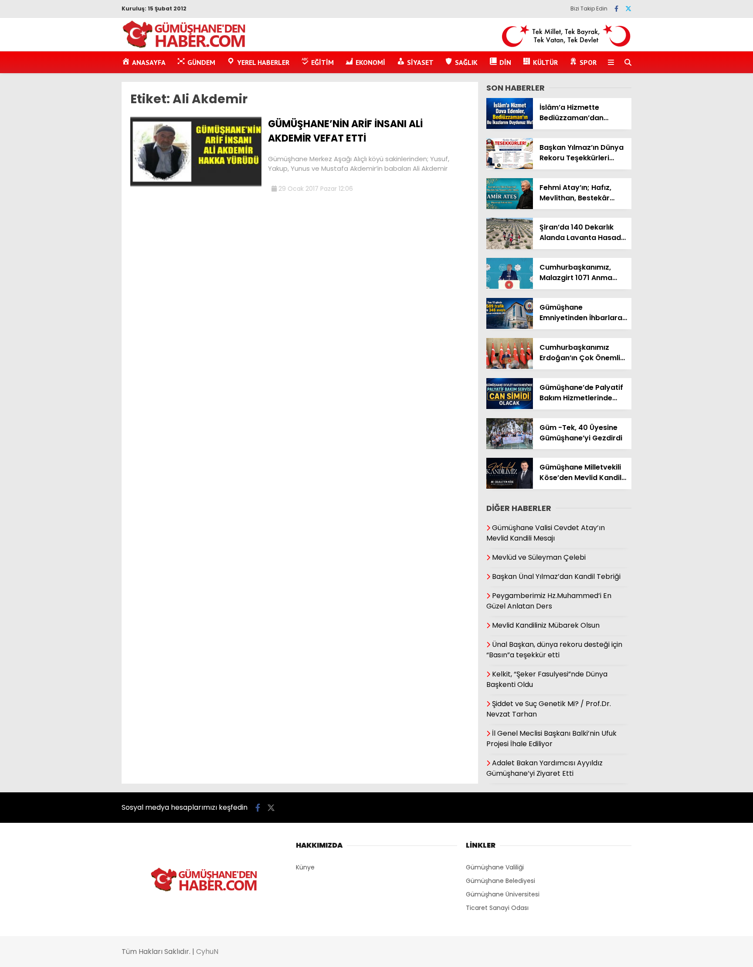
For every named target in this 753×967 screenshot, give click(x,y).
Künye (305, 867)
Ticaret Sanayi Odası (497, 907)
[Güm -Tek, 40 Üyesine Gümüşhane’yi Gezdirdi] (509, 447)
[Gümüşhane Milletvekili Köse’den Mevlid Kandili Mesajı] (509, 486)
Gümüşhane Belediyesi (500, 880)
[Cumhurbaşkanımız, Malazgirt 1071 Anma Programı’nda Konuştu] (509, 286)
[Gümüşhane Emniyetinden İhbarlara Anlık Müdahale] (509, 326)
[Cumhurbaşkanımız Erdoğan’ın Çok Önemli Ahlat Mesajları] (509, 366)
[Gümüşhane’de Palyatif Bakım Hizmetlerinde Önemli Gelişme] (509, 406)
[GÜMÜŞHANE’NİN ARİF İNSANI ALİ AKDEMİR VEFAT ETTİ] (195, 184)
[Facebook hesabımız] (616, 8)
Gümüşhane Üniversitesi (502, 894)
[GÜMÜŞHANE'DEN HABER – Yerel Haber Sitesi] (185, 46)
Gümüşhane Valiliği (495, 867)
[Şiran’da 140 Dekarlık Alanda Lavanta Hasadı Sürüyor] (509, 247)
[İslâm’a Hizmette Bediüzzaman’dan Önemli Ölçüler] (509, 126)
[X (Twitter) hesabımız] (628, 8)
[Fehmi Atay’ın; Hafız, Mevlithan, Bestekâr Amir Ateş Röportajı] (509, 207)
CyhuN (207, 952)
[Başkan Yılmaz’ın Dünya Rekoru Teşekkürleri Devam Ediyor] (509, 166)
